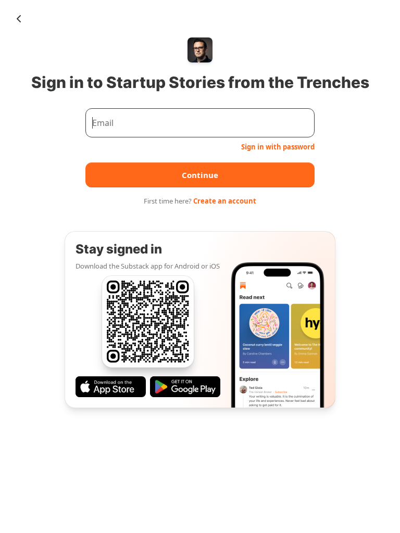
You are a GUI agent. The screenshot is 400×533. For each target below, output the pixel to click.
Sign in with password (278, 146)
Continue (200, 175)
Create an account (224, 201)
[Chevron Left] (18, 18)
